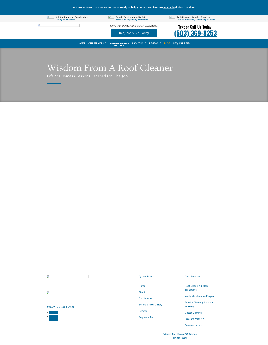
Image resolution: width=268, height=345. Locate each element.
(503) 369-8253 (195, 33)
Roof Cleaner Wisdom (97, 133)
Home (82, 43)
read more (55, 146)
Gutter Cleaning (193, 312)
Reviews (153, 43)
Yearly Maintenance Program (200, 296)
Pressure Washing (194, 318)
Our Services (96, 43)
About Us (137, 43)
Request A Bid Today (134, 33)
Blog (167, 43)
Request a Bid (181, 43)
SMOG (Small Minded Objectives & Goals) (90, 170)
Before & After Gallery (120, 44)
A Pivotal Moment (67, 127)
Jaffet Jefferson (60, 133)
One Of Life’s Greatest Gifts (77, 212)
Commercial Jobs (193, 325)
